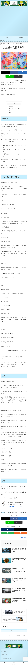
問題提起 (11, 106)
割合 (16, 512)
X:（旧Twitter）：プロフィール (14, 506)
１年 (8, 512)
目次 (12, 103)
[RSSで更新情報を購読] (20, 533)
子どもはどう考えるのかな (14, 108)
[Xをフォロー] (20, 529)
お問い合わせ (4, 654)
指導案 (4, 512)
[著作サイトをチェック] (7, 529)
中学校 (12, 512)
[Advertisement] (14, 21)
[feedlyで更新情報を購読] (7, 533)
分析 (10, 110)
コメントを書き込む (14, 630)
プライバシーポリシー (6, 658)
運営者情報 (3, 651)
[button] (18, 76)
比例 (25, 512)
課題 (10, 112)
